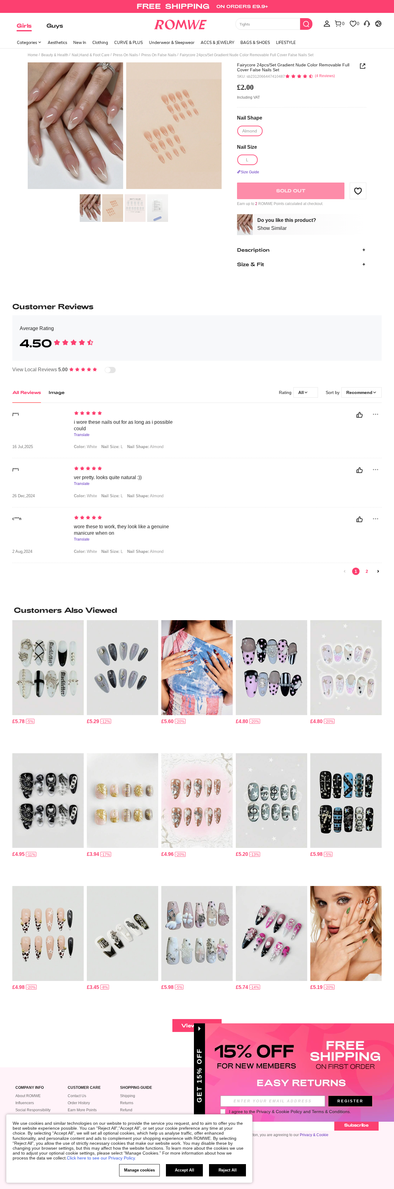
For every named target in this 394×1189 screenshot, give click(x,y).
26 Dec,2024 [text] (23, 496)
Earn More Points (82, 1110)
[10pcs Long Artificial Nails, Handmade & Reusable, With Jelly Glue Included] (122, 933)
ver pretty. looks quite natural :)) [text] (108, 477)
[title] (197, 610)
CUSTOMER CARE (84, 1088)
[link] (197, 7)
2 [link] (367, 571)
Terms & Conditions (331, 1111)
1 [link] (356, 571)
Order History (79, 1103)
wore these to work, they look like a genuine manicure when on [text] (121, 530)
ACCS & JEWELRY (217, 42)
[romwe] (180, 23)
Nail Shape (249, 117)
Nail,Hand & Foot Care (91, 55)
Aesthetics (57, 42)
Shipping (127, 1096)
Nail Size (247, 147)
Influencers (24, 1103)
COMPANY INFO (29, 1088)
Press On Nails (125, 55)
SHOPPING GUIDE (136, 1088)
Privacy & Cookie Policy (279, 1111)
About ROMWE (28, 1096)
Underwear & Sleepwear (172, 42)
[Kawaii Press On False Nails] (346, 667)
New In (79, 42)
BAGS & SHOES (255, 42)
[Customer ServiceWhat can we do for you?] (367, 23)
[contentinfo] (18, 721)
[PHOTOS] (125, 126)
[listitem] (48, 684)
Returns (126, 1103)
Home (33, 55)
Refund (126, 1110)
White (85, 447)
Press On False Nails (158, 55)
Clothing (100, 42)
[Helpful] (359, 415)
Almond (145, 447)
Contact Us (77, 1096)
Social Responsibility (32, 1110)
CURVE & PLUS (128, 42)
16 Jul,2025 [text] (22, 447)
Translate (82, 435)
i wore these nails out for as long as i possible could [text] (123, 425)
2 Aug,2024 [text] (22, 551)
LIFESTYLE (286, 42)
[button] (358, 191)
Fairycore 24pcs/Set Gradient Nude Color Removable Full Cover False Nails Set (293, 67)
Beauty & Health (54, 55)
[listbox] (327, 23)
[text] (126, 414)
